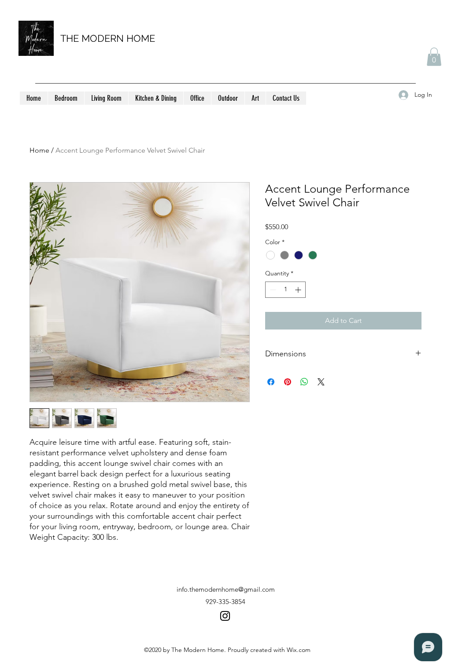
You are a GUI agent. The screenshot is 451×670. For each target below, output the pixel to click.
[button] (434, 57)
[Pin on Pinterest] (287, 382)
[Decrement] (271, 289)
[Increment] (298, 289)
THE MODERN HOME (107, 38)
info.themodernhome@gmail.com (226, 589)
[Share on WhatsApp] (304, 382)
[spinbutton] (285, 289)
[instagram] (225, 615)
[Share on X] (321, 382)
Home (39, 150)
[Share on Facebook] (271, 382)
